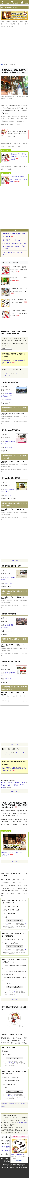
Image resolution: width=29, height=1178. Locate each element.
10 (9, 375)
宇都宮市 (10, 782)
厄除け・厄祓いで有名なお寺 (11, 910)
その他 (5, 917)
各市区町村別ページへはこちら (11, 240)
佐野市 (16, 784)
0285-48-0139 (8, 583)
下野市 (9, 784)
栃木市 (3, 782)
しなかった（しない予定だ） (11, 943)
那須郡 (16, 785)
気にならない (7, 1054)
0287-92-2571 (8, 495)
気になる (5, 1051)
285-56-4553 (8, 399)
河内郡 (3, 785)
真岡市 (9, 785)
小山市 (23, 782)
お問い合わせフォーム (22, 1122)
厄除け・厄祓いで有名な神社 (11, 906)
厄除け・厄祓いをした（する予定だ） (13, 939)
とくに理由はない (8, 983)
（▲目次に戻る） (14, 561)
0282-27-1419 (8, 631)
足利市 (17, 782)
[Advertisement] (14, 45)
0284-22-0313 (8, 679)
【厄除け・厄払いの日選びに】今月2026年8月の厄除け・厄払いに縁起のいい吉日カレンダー (14, 246)
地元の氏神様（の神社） (10, 913)
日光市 (3, 784)
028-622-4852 (8, 447)
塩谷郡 (22, 784)
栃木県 (3, 787)
